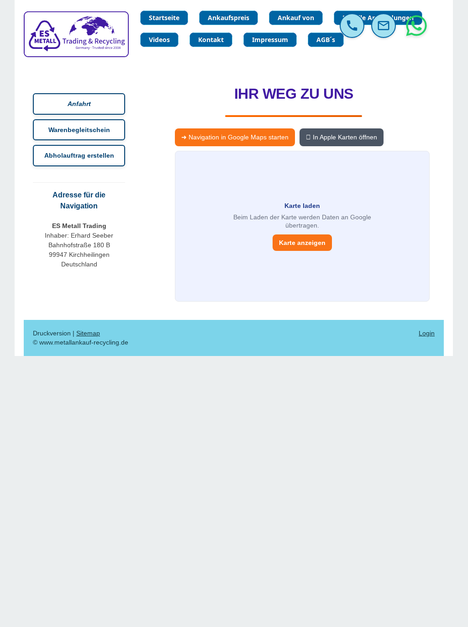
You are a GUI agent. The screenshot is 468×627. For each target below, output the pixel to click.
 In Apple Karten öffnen (341, 137)
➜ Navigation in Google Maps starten (235, 137)
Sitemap (88, 333)
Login (427, 333)
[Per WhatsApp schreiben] (416, 25)
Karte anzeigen (302, 242)
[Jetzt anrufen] (352, 25)
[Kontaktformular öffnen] (383, 25)
